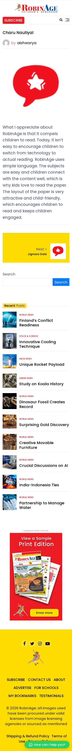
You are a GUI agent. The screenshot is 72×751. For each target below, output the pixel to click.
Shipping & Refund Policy (27, 736)
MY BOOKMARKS (22, 695)
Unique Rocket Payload (41, 364)
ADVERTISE (22, 687)
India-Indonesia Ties (39, 485)
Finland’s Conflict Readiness (36, 323)
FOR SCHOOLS (46, 687)
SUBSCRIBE (13, 20)
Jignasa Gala (37, 254)
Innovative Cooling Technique (37, 344)
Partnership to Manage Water (41, 505)
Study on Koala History (41, 384)
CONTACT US (39, 679)
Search (9, 274)
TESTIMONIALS (51, 695)
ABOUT (59, 679)
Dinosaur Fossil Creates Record (42, 404)
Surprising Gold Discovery (44, 424)
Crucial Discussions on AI (43, 465)
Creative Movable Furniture (36, 445)
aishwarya (27, 42)
